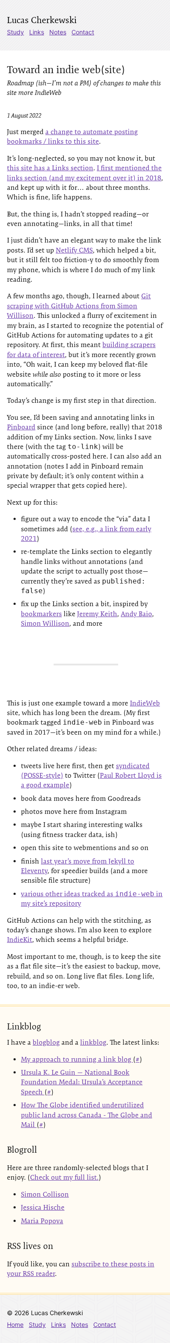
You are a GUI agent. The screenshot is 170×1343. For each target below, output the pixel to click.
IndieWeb (145, 703)
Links (36, 32)
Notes (57, 32)
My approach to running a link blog (77, 1059)
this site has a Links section (50, 168)
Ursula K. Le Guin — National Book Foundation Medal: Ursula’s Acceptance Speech (82, 1082)
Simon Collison (45, 1194)
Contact (82, 32)
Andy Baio (136, 614)
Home (15, 1324)
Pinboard (21, 427)
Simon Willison (45, 623)
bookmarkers (41, 614)
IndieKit (19, 939)
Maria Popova (42, 1221)
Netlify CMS (74, 250)
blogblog (46, 1042)
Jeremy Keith (97, 614)
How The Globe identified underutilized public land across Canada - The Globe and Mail (86, 1115)
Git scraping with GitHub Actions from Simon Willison (79, 306)
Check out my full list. (64, 1177)
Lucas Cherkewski (42, 20)
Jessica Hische (43, 1207)
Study (15, 32)
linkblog (93, 1042)
